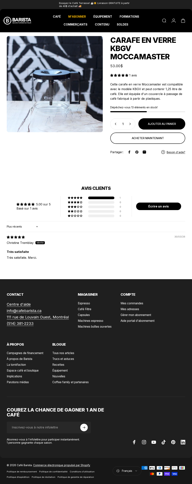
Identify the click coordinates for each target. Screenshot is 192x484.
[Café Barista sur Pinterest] (173, 442)
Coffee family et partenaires (70, 382)
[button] (119, 75)
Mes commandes (132, 303)
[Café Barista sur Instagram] (144, 442)
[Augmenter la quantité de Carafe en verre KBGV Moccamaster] (131, 123)
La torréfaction (16, 364)
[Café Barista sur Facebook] (134, 442)
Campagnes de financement (25, 353)
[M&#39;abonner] (84, 427)
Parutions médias (18, 382)
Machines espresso (90, 321)
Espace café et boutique (23, 370)
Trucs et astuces (63, 359)
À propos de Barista (19, 359)
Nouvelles (58, 376)
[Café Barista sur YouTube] (154, 442)
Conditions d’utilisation (82, 471)
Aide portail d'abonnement (137, 321)
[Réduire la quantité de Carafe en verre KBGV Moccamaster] (114, 123)
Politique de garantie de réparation (76, 477)
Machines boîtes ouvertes (95, 326)
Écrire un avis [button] (158, 206)
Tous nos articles (63, 353)
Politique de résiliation (43, 477)
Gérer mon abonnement (136, 315)
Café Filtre (84, 309)
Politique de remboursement (22, 471)
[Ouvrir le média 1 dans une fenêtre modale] (55, 84)
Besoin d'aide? (176, 152)
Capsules (84, 315)
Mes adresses (130, 309)
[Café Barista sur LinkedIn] (183, 442)
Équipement (60, 370)
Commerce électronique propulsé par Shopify (61, 465)
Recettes (58, 364)
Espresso (84, 303)
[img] (16, 237)
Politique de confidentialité (53, 471)
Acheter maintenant (148, 138)
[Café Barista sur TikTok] (163, 442)
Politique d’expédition (18, 477)
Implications (14, 376)
